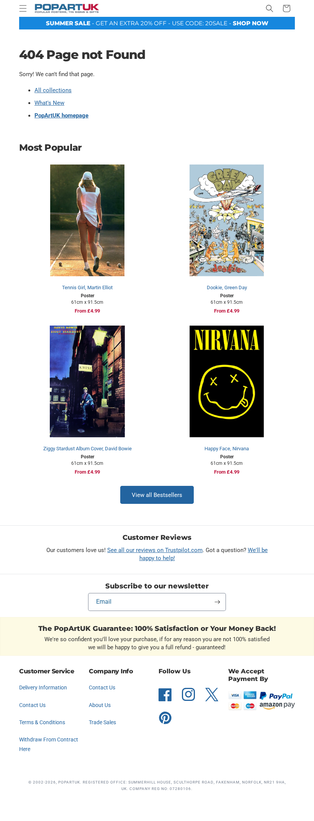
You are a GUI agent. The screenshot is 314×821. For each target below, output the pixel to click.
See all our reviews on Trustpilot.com (155, 550)
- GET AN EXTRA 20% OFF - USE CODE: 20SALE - (157, 23)
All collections (53, 90)
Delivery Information (43, 687)
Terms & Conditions (42, 722)
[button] (23, 8)
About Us (100, 705)
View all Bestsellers (157, 495)
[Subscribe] (217, 602)
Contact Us (32, 705)
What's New (49, 102)
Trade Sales (102, 722)
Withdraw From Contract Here (48, 744)
